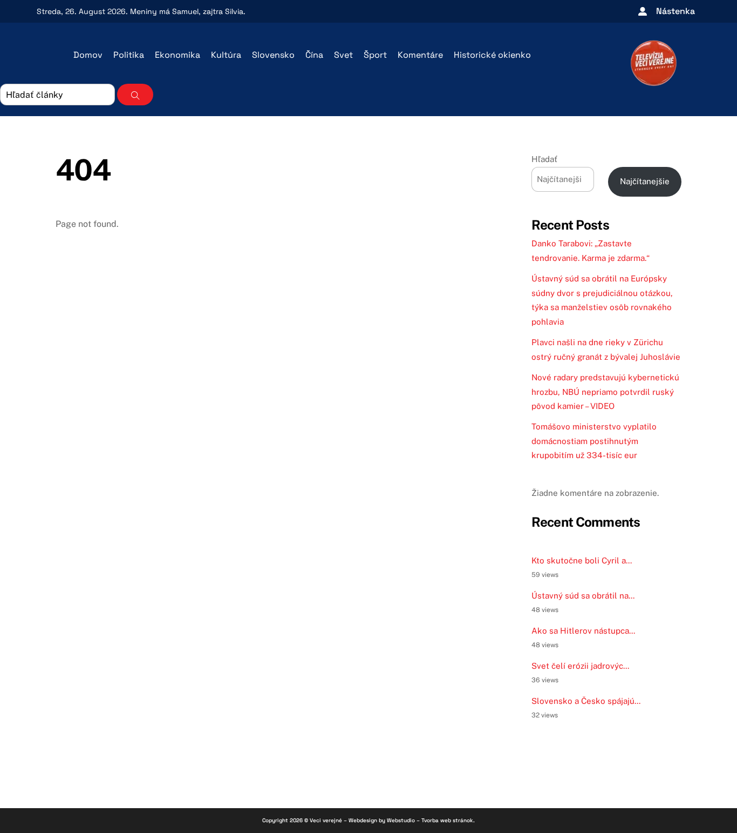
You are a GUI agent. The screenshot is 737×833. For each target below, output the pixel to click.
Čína (314, 55)
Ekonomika (177, 55)
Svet (343, 55)
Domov (88, 55)
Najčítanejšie (645, 181)
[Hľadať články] (135, 94)
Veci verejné (326, 820)
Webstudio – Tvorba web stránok (430, 820)
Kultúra (226, 55)
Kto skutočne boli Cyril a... (581, 560)
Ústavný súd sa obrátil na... (582, 595)
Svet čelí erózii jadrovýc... (580, 665)
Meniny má (164, 11)
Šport (375, 55)
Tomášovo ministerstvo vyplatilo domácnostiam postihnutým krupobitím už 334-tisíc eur (594, 441)
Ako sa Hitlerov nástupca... (583, 630)
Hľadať (544, 159)
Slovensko (273, 55)
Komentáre (420, 55)
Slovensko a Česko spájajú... (585, 701)
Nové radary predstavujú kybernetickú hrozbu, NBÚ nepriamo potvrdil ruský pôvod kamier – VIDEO (605, 392)
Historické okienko (492, 55)
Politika (128, 55)
